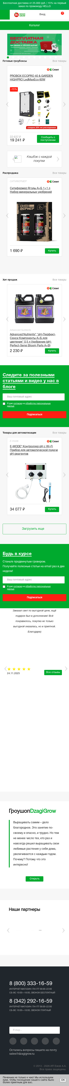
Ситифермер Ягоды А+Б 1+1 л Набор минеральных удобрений (31, 190)
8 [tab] (45, 57)
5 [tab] (29, 57)
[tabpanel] (34, 44)
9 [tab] (50, 57)
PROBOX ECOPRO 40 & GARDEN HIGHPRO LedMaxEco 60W (31, 78)
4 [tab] (24, 57)
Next (64, 104)
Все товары (59, 173)
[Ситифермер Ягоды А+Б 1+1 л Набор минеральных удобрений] (34, 222)
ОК (63, 1080)
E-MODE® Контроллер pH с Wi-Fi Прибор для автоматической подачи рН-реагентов (34, 450)
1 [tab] (8, 57)
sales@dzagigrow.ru (21, 1054)
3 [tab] (18, 57)
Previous (5, 104)
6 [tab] (34, 57)
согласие (17, 403)
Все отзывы (53, 672)
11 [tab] (61, 57)
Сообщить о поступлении (48, 138)
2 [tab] (13, 57)
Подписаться (34, 414)
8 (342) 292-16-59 (30, 1001)
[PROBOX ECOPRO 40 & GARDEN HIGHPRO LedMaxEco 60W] (34, 109)
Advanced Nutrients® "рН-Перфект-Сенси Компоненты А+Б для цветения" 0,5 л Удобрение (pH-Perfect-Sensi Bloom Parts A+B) (33, 339)
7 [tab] (40, 57)
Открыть (34, 879)
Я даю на (29, 405)
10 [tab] (56, 57)
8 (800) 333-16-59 (30, 983)
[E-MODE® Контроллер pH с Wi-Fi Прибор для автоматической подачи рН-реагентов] (34, 482)
